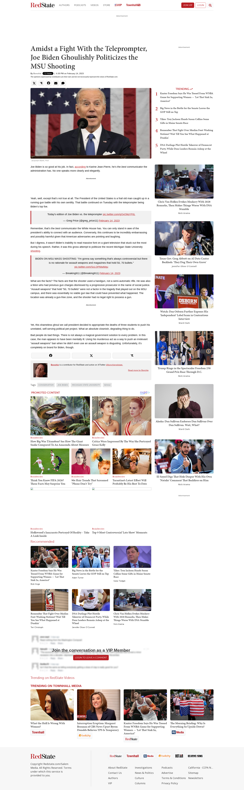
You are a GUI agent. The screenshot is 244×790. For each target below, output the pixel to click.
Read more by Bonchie (138, 370)
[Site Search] (210, 5)
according (80, 166)
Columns (140, 783)
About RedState (117, 767)
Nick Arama (119, 624)
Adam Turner (78, 578)
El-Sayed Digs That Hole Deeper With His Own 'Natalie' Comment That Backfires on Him (184, 478)
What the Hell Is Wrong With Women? (47, 725)
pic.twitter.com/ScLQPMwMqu (91, 266)
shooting (35, 251)
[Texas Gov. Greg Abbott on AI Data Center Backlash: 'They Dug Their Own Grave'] (184, 238)
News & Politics (144, 772)
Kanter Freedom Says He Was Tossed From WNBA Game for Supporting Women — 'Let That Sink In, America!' (47, 575)
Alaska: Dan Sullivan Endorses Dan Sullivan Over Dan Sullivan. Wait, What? (184, 423)
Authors (64, 5)
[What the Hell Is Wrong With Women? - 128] (52, 704)
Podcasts (80, 5)
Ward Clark (184, 323)
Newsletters (195, 778)
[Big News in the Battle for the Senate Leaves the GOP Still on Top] (91, 556)
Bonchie (37, 73)
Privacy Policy (170, 783)
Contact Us (115, 772)
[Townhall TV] (133, 5)
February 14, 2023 (109, 220)
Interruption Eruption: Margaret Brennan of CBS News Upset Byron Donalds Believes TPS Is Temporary (98, 726)
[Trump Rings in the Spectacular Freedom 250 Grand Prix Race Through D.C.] (184, 347)
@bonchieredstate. (114, 365)
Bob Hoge (35, 584)
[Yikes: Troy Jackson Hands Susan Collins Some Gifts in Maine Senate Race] (132, 556)
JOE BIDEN (63, 385)
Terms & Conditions (174, 778)
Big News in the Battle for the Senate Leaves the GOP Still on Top (90, 572)
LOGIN (200, 5)
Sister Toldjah (119, 581)
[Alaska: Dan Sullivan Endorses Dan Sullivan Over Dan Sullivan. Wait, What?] (184, 401)
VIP (110, 783)
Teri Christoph (37, 627)
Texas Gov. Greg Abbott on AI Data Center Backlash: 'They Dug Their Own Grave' (184, 260)
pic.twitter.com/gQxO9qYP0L (119, 214)
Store (106, 5)
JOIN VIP (187, 5)
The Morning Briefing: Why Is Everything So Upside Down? (187, 725)
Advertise (167, 772)
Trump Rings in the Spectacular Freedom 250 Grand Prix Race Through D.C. (184, 370)
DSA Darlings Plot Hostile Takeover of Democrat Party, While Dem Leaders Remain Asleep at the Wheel (90, 618)
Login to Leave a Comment (91, 657)
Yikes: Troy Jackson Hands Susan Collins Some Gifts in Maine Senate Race (132, 574)
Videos (95, 5)
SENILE (107, 385)
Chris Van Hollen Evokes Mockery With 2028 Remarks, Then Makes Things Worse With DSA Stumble (131, 617)
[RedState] (42, 5)
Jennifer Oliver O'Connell (83, 627)
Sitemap (193, 772)
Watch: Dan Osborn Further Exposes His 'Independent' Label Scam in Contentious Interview (184, 315)
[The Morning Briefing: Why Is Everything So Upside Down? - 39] (191, 704)
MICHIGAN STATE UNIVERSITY (86, 385)
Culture (139, 778)
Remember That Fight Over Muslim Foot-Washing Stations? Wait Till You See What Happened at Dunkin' (49, 618)
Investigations (143, 767)
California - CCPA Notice (200, 767)
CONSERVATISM (46, 385)
